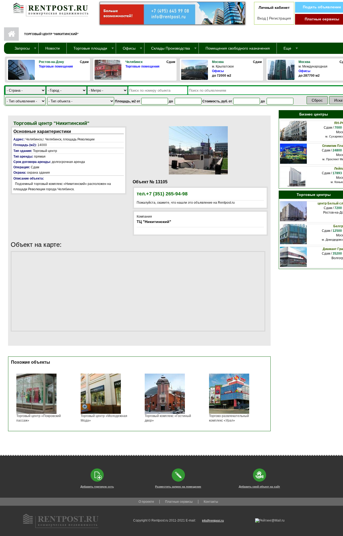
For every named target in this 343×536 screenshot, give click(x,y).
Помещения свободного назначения (238, 48)
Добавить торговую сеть (97, 486)
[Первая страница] (48, 8)
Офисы (218, 71)
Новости (52, 48)
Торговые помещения (56, 66)
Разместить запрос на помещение (178, 486)
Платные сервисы (322, 19)
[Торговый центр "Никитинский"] (198, 150)
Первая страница (11, 34)
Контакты (211, 502)
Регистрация (280, 18)
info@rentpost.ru (213, 520)
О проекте (146, 502)
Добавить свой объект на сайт (259, 486)
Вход (261, 18)
